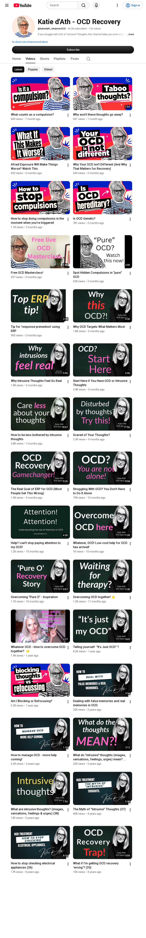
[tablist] (73, 58)
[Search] (83, 5)
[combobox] (63, 5)
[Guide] (7, 5)
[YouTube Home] (22, 5)
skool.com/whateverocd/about (31, 42)
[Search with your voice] (96, 5)
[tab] (16, 58)
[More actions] (68, 115)
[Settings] (117, 5)
